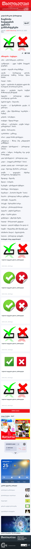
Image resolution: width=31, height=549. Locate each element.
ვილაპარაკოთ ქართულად (11, 16)
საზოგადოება (6, 9)
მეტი (27, 9)
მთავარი (20, 537)
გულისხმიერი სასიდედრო (8, 511)
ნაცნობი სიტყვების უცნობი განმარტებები (13, 260)
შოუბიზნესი (13, 9)
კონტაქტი (20, 539)
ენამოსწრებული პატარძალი (8, 495)
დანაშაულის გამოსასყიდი (8, 490)
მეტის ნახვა (15, 411)
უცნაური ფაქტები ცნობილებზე (9, 506)
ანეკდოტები (4, 501)
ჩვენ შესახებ (22, 538)
